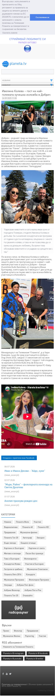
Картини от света (37, 548)
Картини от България (14, 548)
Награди (8, 585)
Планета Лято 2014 (12, 574)
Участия (37, 521)
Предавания (9, 532)
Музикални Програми (14, 579)
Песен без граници (34, 553)
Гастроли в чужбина (13, 569)
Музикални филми (28, 532)
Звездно (40, 537)
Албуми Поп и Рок (33, 590)
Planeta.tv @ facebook (38, 653)
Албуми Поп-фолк (25, 585)
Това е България (11, 558)
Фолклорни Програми (39, 579)
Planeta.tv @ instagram (13, 653)
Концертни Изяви (12, 563)
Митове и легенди (12, 553)
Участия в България (34, 563)
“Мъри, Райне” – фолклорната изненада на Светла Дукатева (28, 486)
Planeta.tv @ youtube (12, 658)
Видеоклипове (11, 527)
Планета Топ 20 (11, 537)
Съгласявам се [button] (42, 17)
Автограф (27, 537)
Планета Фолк (22, 521)
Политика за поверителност (14, 684)
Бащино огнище (28, 542)
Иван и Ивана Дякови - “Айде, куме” (24, 470)
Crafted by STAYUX (45, 690)
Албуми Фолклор (12, 590)
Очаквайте (27, 595)
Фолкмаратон (30, 558)
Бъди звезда (10, 542)
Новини (7, 521)
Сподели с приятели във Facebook (18, 457)
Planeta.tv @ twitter (34, 658)
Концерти (30, 574)
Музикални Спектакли (37, 569)
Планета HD (43, 527)
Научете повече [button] (9, 33)
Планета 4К (27, 527)
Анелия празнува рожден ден (20, 500)
